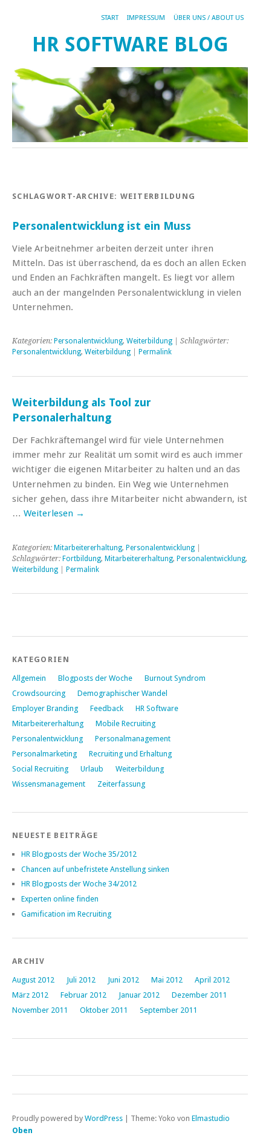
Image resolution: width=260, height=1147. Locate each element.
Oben (22, 1130)
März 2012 (30, 994)
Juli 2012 (81, 979)
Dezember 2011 (199, 994)
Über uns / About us (209, 18)
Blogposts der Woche (95, 678)
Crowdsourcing (38, 693)
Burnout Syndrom (175, 678)
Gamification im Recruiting (66, 913)
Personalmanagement (133, 738)
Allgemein (29, 678)
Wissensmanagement (48, 783)
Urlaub (91, 768)
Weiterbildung (149, 341)
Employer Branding (45, 708)
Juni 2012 (123, 979)
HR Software (156, 708)
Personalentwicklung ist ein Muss (101, 225)
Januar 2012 (139, 994)
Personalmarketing (44, 753)
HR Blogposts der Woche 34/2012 (79, 883)
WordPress (104, 1118)
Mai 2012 (167, 979)
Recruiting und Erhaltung (130, 753)
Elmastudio (211, 1118)
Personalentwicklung (88, 341)
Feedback (106, 708)
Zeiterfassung (121, 783)
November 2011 (40, 1010)
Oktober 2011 (104, 1010)
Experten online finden (60, 898)
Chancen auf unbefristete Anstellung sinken (95, 869)
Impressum (146, 18)
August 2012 (33, 979)
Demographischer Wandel (122, 693)
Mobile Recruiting (125, 723)
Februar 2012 (83, 994)
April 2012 (212, 979)
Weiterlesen (54, 513)
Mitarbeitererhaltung (88, 548)
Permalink (155, 352)
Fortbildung (81, 558)
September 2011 (168, 1010)
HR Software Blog (130, 44)
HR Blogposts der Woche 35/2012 (79, 854)
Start (110, 18)
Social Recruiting (40, 768)
